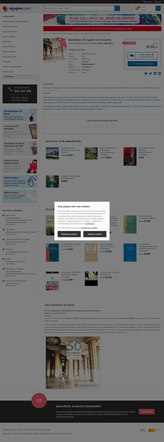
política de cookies (89, 228)
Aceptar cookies (95, 234)
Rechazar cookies (69, 234)
